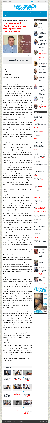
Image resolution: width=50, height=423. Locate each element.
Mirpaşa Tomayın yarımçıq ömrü (17, 393)
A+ (21, 55)
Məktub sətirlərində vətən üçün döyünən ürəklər (7, 379)
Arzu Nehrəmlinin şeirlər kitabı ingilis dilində (39, 216)
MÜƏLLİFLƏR (37, 20)
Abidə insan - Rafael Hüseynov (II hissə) (42, 99)
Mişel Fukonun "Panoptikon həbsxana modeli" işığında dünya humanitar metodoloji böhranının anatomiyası (40, 146)
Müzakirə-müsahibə (34, 12)
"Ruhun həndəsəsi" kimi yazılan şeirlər (42, 63)
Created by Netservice (42, 421)
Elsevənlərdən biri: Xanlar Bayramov (18, 378)
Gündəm (11, 12)
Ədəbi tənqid (26, 12)
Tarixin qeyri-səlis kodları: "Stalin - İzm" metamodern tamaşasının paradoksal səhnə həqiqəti (40, 156)
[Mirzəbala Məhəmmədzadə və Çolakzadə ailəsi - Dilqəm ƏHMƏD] (27, 387)
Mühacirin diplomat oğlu (7, 409)
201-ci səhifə (38, 180)
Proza (21, 12)
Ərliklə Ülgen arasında (41, 70)
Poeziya (16, 12)
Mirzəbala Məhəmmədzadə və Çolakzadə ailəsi (27, 394)
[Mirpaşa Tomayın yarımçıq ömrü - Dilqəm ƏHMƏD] (17, 387)
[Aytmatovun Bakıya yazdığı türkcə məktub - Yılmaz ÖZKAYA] (27, 372)
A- (23, 55)
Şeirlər (40, 192)
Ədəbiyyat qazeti (9, 421)
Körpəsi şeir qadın (40, 137)
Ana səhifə (6, 12)
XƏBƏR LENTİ (37, 112)
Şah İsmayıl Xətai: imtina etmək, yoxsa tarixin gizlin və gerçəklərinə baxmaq (42, 43)
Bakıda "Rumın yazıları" (40, 197)
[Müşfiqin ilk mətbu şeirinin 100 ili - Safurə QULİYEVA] (17, 403)
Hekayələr (38, 132)
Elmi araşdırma (43, 12)
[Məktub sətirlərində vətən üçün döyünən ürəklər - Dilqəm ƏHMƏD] (7, 372)
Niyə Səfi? (42, 54)
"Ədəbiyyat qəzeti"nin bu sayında (39, 221)
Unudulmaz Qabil (42, 105)
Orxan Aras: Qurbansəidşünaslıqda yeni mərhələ (42, 33)
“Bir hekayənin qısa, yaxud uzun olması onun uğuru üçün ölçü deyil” (40, 228)
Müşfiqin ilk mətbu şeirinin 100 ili (17, 409)
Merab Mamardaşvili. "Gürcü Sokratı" (39, 236)
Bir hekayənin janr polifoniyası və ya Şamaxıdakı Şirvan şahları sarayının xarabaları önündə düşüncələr (42, 88)
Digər (5, 15)
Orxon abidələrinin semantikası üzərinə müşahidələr (39, 118)
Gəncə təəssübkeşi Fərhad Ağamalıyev (40, 186)
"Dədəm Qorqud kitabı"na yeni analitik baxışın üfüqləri (42, 78)
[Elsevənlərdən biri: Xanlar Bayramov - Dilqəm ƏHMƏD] (17, 372)
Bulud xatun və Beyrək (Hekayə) (40, 202)
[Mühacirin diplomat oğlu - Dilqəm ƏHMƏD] (7, 403)
